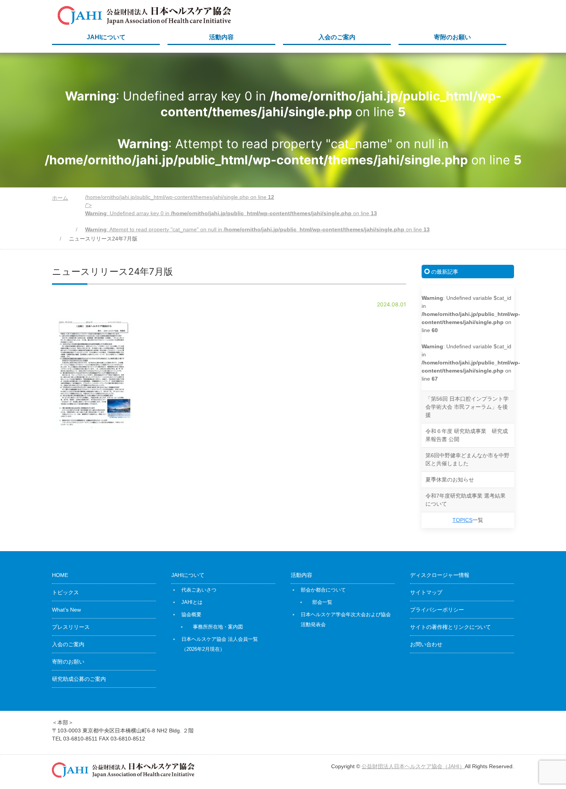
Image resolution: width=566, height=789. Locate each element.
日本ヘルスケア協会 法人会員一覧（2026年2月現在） (219, 644)
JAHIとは (192, 602)
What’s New (66, 610)
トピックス (65, 592)
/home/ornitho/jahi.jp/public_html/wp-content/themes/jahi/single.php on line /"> (257, 213)
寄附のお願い (452, 37)
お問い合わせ (426, 644)
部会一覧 (322, 602)
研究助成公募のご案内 (79, 679)
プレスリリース (71, 627)
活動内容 (221, 37)
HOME (60, 575)
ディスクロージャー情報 (439, 575)
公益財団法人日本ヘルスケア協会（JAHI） (413, 766)
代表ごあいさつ (198, 590)
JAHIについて (106, 37)
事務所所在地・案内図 (218, 627)
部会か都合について (323, 590)
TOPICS (462, 520)
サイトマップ (426, 592)
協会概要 (191, 614)
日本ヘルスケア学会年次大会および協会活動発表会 (346, 619)
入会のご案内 (336, 37)
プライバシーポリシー (437, 610)
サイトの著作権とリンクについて (450, 627)
